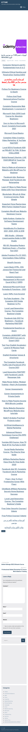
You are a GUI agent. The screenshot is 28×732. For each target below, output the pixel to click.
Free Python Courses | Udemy (14, 516)
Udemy (3, 60)
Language (7, 705)
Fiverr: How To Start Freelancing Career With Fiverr (14, 481)
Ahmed (16, 60)
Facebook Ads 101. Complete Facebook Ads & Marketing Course (14, 471)
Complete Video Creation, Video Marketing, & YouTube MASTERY (14, 140)
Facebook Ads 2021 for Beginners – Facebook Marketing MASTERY (14, 321)
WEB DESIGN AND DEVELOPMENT (13, 722)
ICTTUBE (4, 2)
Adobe (6, 691)
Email (4, 613)
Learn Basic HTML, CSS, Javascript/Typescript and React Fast (14, 269)
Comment (5, 586)
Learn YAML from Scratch (14, 294)
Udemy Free (7, 720)
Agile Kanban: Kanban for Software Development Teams (14, 221)
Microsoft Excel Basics (14, 133)
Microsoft (7, 710)
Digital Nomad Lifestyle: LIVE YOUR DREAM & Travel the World (14, 160)
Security (7, 716)
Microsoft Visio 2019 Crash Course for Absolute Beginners (14, 116)
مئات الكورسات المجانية (14, 527)
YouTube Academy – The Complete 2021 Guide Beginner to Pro (14, 301)
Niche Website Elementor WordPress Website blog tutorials (14, 410)
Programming (8, 714)
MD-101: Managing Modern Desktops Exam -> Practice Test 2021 (14, 248)
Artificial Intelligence (10, 693)
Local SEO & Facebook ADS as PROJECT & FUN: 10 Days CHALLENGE (14, 150)
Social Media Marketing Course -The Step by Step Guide (14, 452)
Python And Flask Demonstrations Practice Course (14, 99)
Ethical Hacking (8, 703)
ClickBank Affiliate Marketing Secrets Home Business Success (14, 491)
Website (5, 619)
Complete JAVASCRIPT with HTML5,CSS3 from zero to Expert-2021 (14, 338)
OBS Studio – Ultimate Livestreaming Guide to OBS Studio (14, 238)
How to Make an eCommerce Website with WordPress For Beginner (14, 170)
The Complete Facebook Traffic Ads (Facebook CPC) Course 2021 (14, 365)
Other (6, 712)
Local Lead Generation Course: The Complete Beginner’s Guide (14, 311)
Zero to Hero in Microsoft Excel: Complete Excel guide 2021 (14, 126)
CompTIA (7, 699)
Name (4, 606)
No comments (23, 60)
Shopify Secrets (14, 262)
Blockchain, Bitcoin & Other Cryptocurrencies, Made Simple (14, 197)
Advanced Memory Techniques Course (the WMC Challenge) (14, 435)
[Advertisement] (14, 26)
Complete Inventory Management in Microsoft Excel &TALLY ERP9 (14, 279)
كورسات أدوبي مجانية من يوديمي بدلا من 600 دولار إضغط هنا (14, 82)
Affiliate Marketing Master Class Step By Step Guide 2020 (14, 462)
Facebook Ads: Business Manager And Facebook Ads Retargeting (14, 180)
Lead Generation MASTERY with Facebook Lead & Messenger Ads (14, 374)
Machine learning (9, 708)
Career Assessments (14, 389)
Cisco (6, 697)
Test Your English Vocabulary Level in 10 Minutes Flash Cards (14, 347)
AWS (6, 695)
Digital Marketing (9, 701)
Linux (6, 706)
